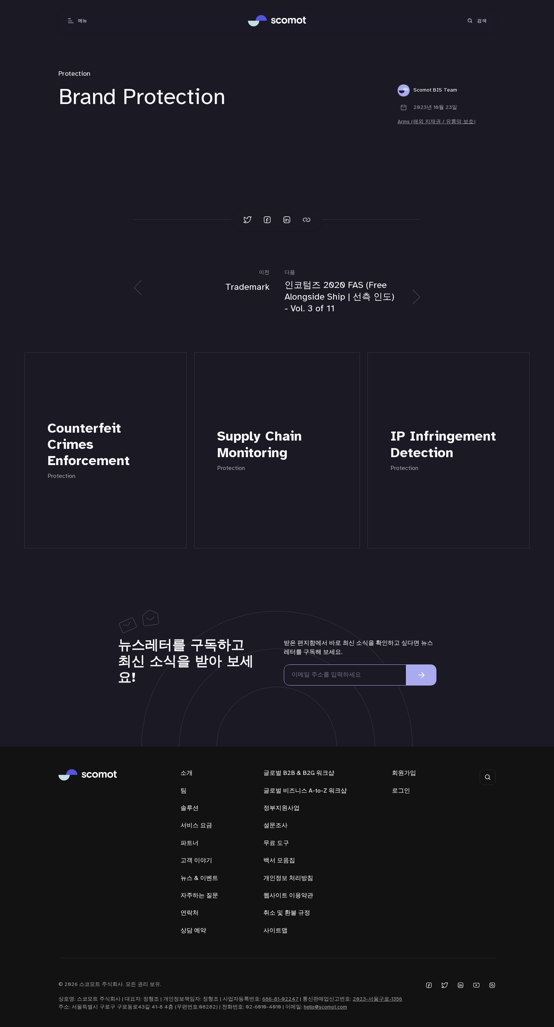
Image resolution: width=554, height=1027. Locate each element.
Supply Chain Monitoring (259, 445)
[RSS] (492, 985)
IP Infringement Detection (443, 445)
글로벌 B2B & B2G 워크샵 (298, 773)
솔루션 (190, 808)
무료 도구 (276, 843)
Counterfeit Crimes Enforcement (88, 445)
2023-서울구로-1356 (377, 999)
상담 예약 (193, 931)
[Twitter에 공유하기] (248, 220)
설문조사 (275, 825)
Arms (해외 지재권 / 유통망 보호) (437, 122)
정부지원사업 (281, 808)
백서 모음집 (279, 860)
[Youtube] (476, 985)
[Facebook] (428, 985)
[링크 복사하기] (306, 220)
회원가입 (404, 773)
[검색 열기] (488, 777)
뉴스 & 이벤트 (199, 878)
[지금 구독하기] (421, 675)
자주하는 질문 (199, 895)
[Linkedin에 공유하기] (287, 220)
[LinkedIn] (460, 985)
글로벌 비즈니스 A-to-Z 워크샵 (305, 791)
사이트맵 (275, 931)
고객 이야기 (196, 860)
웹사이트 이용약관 (288, 895)
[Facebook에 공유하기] (267, 220)
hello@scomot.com (325, 1007)
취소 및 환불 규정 (286, 913)
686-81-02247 (280, 999)
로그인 (401, 791)
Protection (74, 74)
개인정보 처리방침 (288, 878)
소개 (187, 773)
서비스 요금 (196, 825)
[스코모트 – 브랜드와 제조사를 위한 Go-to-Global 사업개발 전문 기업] (277, 20)
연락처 (190, 913)
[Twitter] (444, 985)
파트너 (190, 843)
